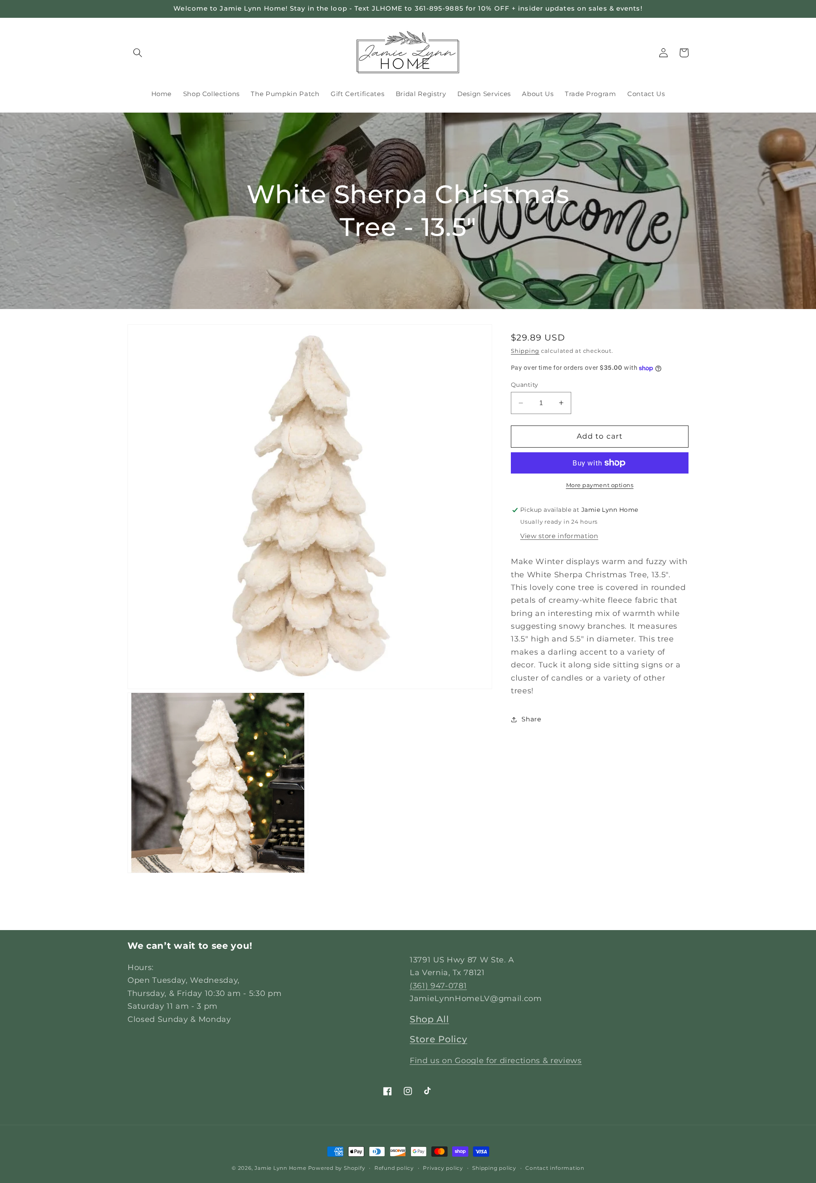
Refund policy (394, 1168)
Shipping (525, 350)
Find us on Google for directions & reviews (496, 1060)
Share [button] (531, 719)
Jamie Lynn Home (280, 1168)
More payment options (600, 485)
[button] (138, 53)
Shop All (429, 1019)
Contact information (554, 1168)
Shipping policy (494, 1168)
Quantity (524, 385)
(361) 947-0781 (438, 985)
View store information (559, 536)
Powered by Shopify (337, 1168)
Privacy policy (443, 1168)
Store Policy (438, 1039)
